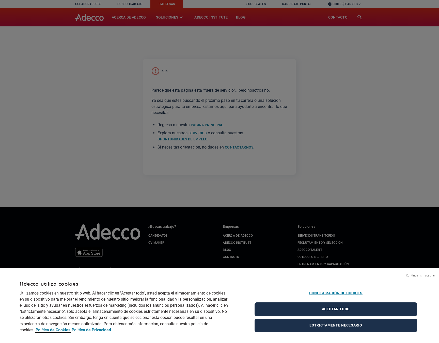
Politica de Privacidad (91, 329)
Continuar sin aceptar (420, 275)
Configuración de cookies (336, 293)
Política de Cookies (53, 329)
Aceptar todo (336, 309)
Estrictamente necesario (335, 325)
